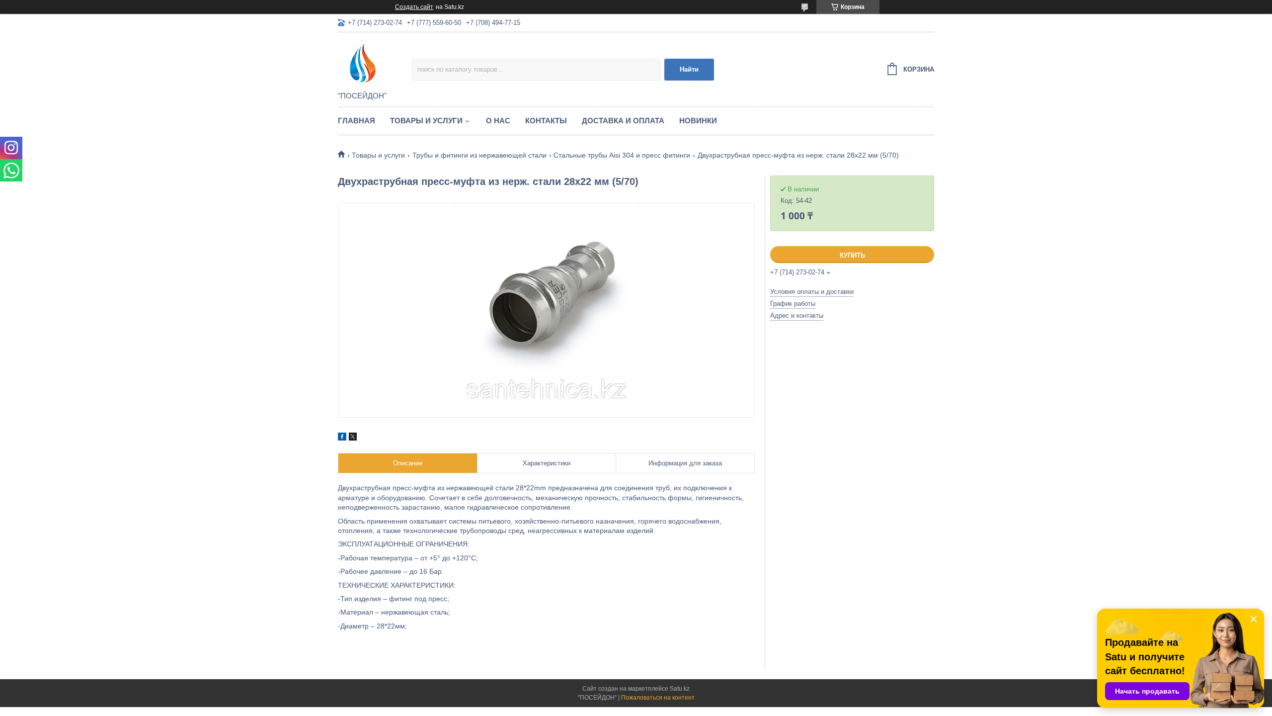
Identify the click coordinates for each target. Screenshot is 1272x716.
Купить (852, 255)
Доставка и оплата (623, 120)
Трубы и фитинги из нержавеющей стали (479, 155)
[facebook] (342, 438)
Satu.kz (680, 688)
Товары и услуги (426, 120)
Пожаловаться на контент (658, 697)
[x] (353, 438)
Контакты (546, 120)
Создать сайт (414, 6)
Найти (689, 69)
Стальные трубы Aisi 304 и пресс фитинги (622, 155)
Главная (356, 120)
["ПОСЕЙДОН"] (375, 63)
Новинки (698, 120)
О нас (498, 120)
